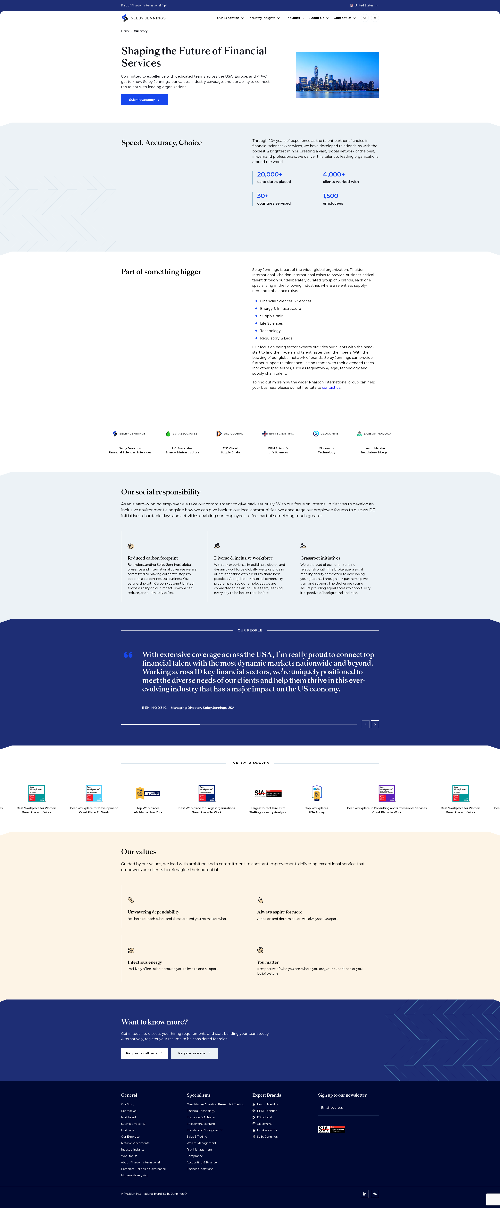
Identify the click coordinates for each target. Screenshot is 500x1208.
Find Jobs (292, 18)
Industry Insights (262, 18)
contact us (331, 387)
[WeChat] (375, 1194)
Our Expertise (228, 18)
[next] (375, 724)
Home (125, 31)
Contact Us (343, 18)
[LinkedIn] (365, 1194)
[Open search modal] (365, 18)
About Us (316, 18)
